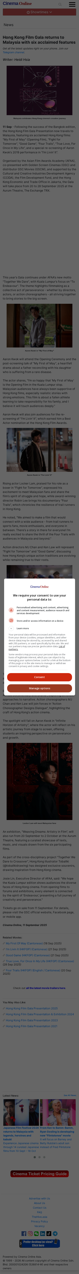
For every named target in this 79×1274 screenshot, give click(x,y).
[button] (40, 628)
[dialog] (39, 637)
